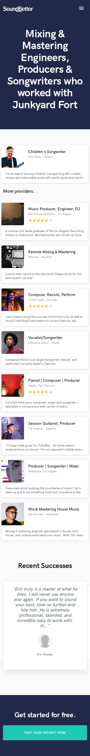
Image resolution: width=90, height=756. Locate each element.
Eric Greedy (45, 654)
